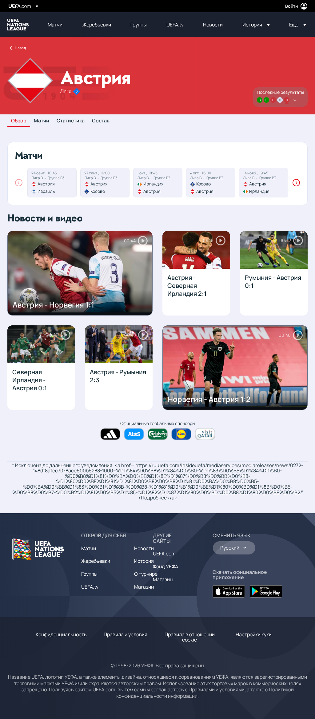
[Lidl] (181, 434)
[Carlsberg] (158, 434)
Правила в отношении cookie (190, 637)
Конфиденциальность (61, 634)
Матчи (41, 121)
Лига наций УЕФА (18, 24)
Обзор (18, 121)
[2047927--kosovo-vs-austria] (210, 182)
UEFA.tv (89, 586)
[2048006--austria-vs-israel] (52, 182)
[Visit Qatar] (205, 434)
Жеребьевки (95, 561)
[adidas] (110, 434)
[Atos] (134, 434)
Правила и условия (125, 634)
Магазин (144, 586)
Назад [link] (20, 47)
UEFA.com (164, 553)
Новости (144, 548)
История (144, 561)
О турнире (146, 573)
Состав (101, 121)
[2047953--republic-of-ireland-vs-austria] (157, 182)
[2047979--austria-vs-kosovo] (105, 182)
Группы (89, 573)
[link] (55, 24)
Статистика (71, 121)
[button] (256, 24)
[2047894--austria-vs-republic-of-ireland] (263, 182)
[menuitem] (57, 24)
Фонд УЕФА (165, 566)
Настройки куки (254, 634)
